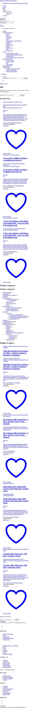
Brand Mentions (7, 667)
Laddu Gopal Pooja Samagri (13, 68)
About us (5, 660)
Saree (7, 35)
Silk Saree (8, 38)
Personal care (9, 50)
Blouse (8, 46)
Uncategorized (6, 323)
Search (4, 76)
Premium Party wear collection (13, 41)
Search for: (2, 19)
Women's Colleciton (8, 102)
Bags (7, 49)
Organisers (5, 154)
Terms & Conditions (8, 689)
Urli (7, 63)
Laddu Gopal (6, 67)
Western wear (9, 47)
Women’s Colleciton (8, 634)
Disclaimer (5, 691)
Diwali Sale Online (7, 654)
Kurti (7, 39)
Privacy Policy (6, 663)
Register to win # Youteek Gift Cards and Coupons (15, 3)
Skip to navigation (4, 0)
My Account (9, 13)
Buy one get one (7, 292)
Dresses (8, 34)
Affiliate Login (6, 675)
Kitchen (15, 218)
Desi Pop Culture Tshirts (12, 53)
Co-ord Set (9, 42)
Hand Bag (5, 293)
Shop (4, 7)
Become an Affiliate (8, 677)
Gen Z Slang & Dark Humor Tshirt (14, 57)
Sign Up (17, 619)
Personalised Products (8, 321)
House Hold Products (14, 154)
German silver (9, 64)
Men (4, 312)
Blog (4, 8)
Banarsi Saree (12, 335)
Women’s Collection (8, 32)
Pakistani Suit (9, 45)
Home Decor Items (7, 59)
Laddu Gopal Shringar (11, 71)
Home (4, 6)
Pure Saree (8, 36)
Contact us (5, 661)
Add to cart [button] (6, 125)
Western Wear (9, 339)
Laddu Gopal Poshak (11, 70)
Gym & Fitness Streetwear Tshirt (14, 54)
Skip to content (13, 0)
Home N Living (10, 60)
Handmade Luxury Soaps (9, 295)
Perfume (5, 320)
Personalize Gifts (7, 66)
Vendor (5, 680)
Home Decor (10, 218)
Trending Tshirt (10, 56)
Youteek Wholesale (8, 678)
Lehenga (8, 43)
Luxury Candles (10, 61)
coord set (5, 651)
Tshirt (4, 52)
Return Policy (6, 664)
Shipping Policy (7, 665)
